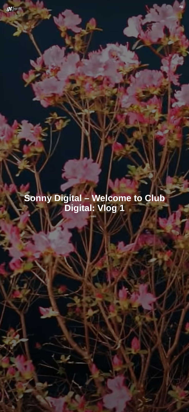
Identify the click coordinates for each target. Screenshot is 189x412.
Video (93, 216)
